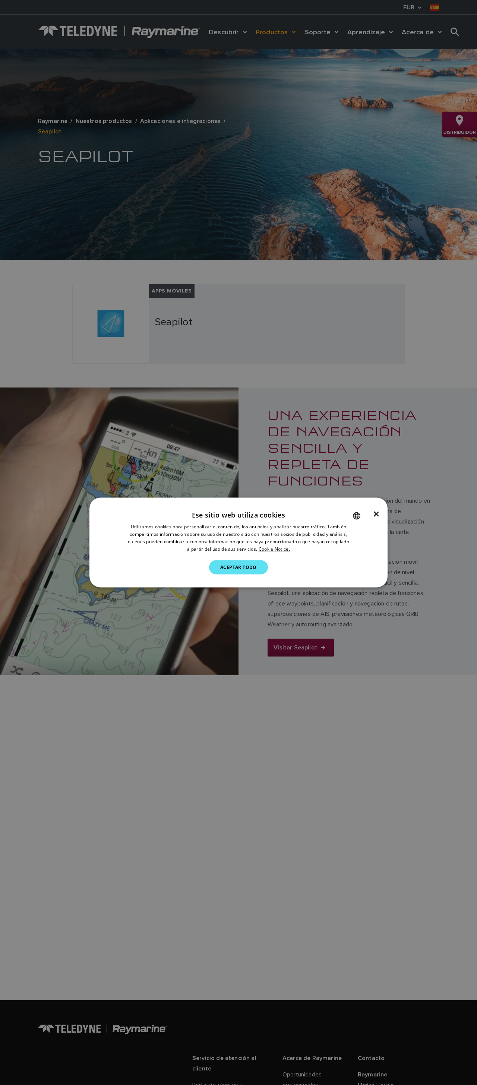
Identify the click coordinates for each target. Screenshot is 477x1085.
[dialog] (238, 543)
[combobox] (356, 516)
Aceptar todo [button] (238, 567)
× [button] (376, 514)
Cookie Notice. (274, 548)
